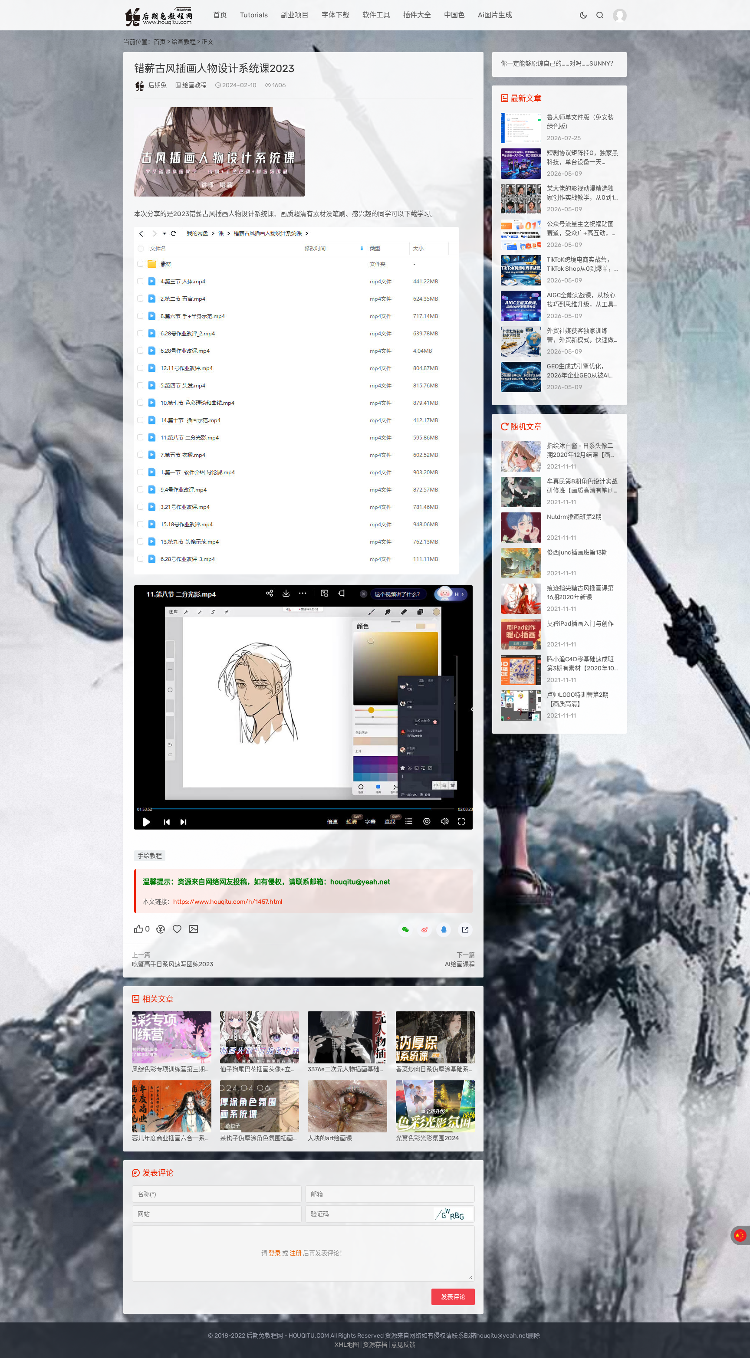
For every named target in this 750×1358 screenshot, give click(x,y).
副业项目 (295, 15)
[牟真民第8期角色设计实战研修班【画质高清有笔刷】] (521, 492)
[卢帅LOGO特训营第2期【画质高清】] (521, 705)
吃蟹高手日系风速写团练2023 (172, 964)
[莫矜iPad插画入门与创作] (521, 634)
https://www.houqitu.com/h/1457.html (227, 901)
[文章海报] (193, 928)
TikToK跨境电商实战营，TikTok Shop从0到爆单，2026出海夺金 (580, 269)
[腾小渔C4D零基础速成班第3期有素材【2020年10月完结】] (521, 670)
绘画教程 (183, 42)
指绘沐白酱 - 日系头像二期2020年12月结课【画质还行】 (581, 455)
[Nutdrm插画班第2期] (521, 527)
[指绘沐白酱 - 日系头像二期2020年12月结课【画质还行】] (521, 456)
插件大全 (417, 15)
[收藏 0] (177, 928)
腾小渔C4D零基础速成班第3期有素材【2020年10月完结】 (580, 668)
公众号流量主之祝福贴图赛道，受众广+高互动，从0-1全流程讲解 (582, 233)
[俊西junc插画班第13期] (521, 563)
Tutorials (254, 15)
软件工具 (376, 15)
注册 (295, 1253)
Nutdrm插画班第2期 (574, 517)
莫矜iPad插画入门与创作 (580, 623)
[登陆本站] (620, 16)
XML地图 (347, 1344)
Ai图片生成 (495, 15)
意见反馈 (403, 1344)
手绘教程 (150, 855)
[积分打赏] (160, 928)
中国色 (454, 15)
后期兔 (157, 85)
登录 (275, 1253)
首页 (220, 15)
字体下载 (335, 15)
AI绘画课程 (460, 964)
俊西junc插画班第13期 (577, 552)
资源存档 (375, 1344)
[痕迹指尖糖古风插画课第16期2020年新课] (521, 599)
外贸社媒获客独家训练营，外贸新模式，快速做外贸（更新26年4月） (580, 340)
